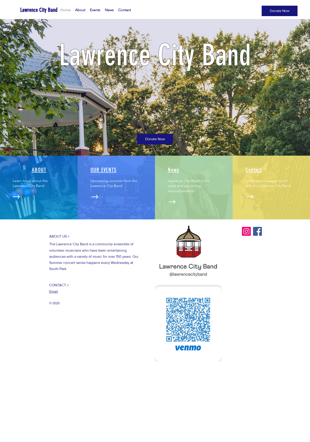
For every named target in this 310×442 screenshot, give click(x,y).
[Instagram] (246, 231)
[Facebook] (257, 231)
